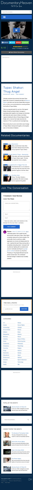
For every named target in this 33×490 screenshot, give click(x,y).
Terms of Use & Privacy (15, 480)
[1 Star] (14, 46)
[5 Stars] (19, 46)
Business (5, 336)
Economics (6, 353)
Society (19, 353)
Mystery (19, 334)
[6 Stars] (21, 46)
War (19, 364)
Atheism (5, 332)
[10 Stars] (27, 46)
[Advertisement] (16, 70)
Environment (6, 357)
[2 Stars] (15, 46)
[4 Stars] (18, 46)
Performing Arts (21, 341)
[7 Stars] (22, 46)
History (19, 322)
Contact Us (4, 480)
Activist (5, 325)
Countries (5, 348)
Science (19, 350)
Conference (6, 343)
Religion (20, 348)
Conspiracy (6, 346)
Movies (19, 329)
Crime (4, 341)
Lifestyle (20, 327)
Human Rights (21, 325)
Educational (6, 355)
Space (19, 355)
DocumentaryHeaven (16, 478)
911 (4, 322)
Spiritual (20, 357)
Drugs (4, 350)
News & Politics (21, 339)
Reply (27, 231)
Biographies (6, 94)
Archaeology (6, 327)
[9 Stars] (25, 46)
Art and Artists (6, 329)
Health (4, 364)
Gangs (5, 362)
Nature (19, 336)
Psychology (20, 346)
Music (12, 94)
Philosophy (20, 343)
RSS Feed (7, 482)
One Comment (20, 94)
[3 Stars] (16, 46)
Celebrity (5, 339)
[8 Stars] (24, 46)
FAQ (2, 482)
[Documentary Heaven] (16, 6)
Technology (20, 362)
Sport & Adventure (22, 359)
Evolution (5, 359)
